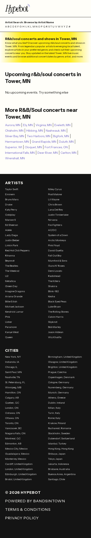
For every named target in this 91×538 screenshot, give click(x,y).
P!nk (7, 316)
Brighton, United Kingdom (62, 367)
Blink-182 (53, 291)
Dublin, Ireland (56, 402)
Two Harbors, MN (38, 136)
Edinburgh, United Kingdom (21, 474)
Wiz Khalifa (54, 337)
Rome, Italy (54, 418)
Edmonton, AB (13, 443)
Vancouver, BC (13, 428)
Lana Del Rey (55, 209)
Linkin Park (11, 245)
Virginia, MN (44, 125)
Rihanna (10, 255)
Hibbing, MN (34, 130)
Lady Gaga (11, 235)
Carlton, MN (68, 153)
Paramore (11, 327)
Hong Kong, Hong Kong (61, 448)
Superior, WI (13, 147)
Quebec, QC (12, 402)
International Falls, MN (20, 153)
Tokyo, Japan (55, 458)
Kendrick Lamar (14, 311)
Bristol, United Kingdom (18, 479)
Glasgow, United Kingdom (62, 361)
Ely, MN (28, 125)
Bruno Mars (11, 199)
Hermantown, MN (17, 142)
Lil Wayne (53, 199)
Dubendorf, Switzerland (61, 438)
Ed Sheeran (11, 224)
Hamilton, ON (13, 392)
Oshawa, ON (12, 412)
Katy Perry (11, 209)
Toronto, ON (11, 423)
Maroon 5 (10, 219)
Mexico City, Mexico (16, 448)
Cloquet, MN (33, 147)
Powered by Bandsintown (35, 501)
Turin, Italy (54, 412)
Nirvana (52, 219)
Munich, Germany (58, 392)
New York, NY (13, 356)
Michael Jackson (14, 306)
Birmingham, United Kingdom (65, 356)
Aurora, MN (12, 125)
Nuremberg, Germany (60, 387)
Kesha (51, 296)
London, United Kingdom (19, 469)
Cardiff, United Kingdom (19, 463)
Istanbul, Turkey (57, 443)
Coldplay (10, 214)
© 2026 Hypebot (23, 492)
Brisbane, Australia (59, 469)
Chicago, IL (11, 367)
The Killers (54, 281)
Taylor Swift (11, 189)
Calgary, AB (12, 397)
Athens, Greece (56, 397)
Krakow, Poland (57, 423)
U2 (6, 276)
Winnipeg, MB (13, 387)
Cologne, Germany (58, 382)
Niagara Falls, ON (15, 433)
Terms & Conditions (28, 509)
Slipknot (52, 321)
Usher (8, 321)
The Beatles (11, 265)
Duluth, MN (66, 142)
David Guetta (55, 250)
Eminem (10, 194)
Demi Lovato (55, 270)
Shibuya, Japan (56, 453)
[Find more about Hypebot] (45, 8)
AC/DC (52, 230)
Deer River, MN (47, 153)
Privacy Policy (22, 518)
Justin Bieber (12, 240)
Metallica (10, 281)
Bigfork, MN (61, 136)
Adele (8, 230)
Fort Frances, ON (56, 147)
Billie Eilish (11, 301)
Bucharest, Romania (59, 428)
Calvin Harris (55, 316)
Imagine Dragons (15, 291)
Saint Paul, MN (13, 372)
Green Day (11, 286)
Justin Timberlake (58, 214)
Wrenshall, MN (15, 158)
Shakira (52, 286)
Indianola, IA (12, 361)
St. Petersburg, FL (15, 382)
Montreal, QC (13, 438)
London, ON (11, 407)
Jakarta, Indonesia (58, 463)
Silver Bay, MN (14, 136)
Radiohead (54, 276)
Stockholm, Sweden (59, 433)
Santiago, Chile (56, 479)
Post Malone (55, 194)
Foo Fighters (55, 224)
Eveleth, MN (62, 125)
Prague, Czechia (57, 372)
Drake (8, 204)
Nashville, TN (12, 377)
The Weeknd (12, 270)
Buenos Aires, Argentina (62, 474)
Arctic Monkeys (57, 240)
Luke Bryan (54, 306)
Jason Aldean (55, 332)
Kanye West (12, 332)
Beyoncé (9, 260)
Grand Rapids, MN (44, 142)
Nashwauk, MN (56, 130)
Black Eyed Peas (57, 301)
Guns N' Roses (56, 265)
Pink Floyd (54, 245)
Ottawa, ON (12, 418)
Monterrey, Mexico (15, 458)
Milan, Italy (54, 407)
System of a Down (58, 235)
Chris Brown (55, 204)
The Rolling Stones (58, 311)
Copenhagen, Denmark (61, 377)
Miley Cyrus (55, 189)
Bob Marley (54, 327)
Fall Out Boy (54, 255)
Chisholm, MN (14, 130)
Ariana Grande (13, 296)
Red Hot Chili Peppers (17, 250)
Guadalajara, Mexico (17, 453)
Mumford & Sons (57, 260)
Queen (9, 337)
